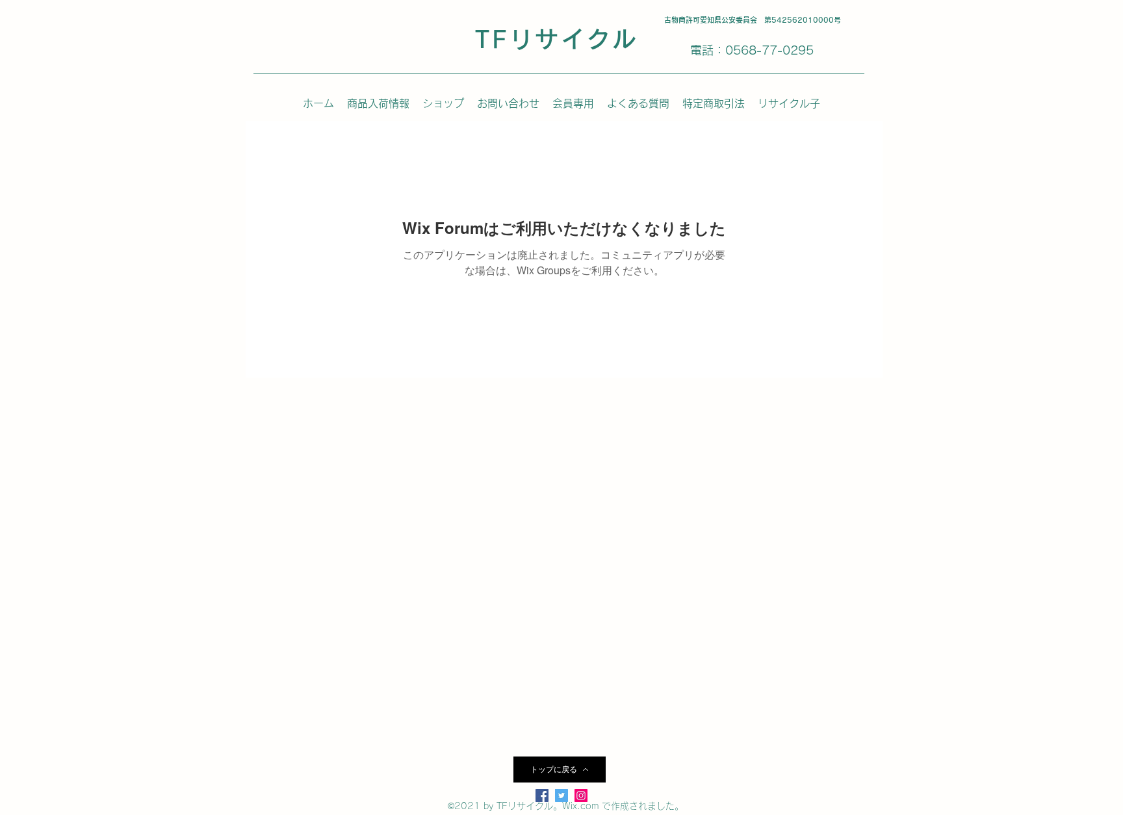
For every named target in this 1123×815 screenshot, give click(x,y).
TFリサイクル (556, 39)
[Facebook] (542, 795)
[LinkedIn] (580, 795)
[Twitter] (561, 795)
